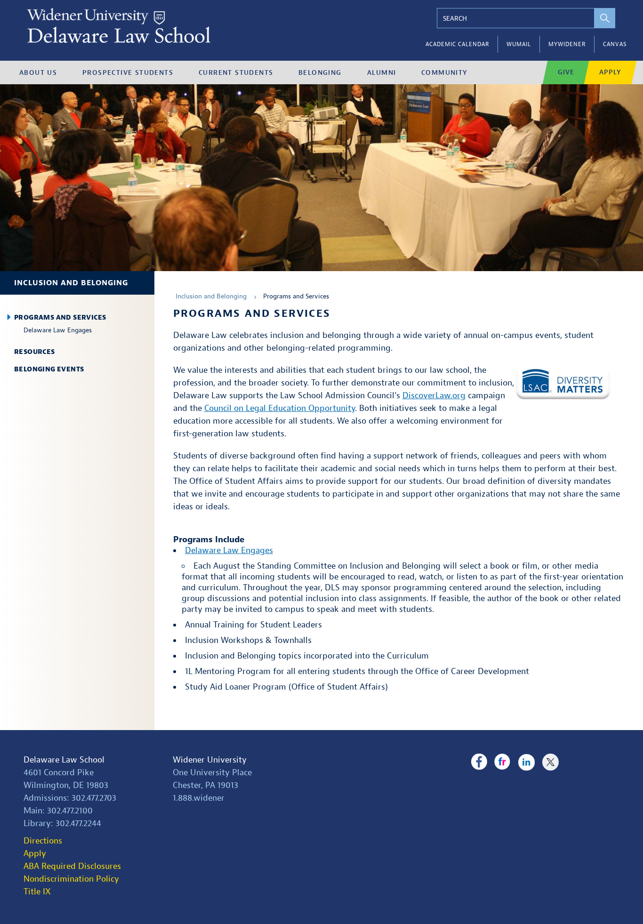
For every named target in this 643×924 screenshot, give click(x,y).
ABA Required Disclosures (72, 866)
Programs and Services (60, 317)
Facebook (479, 762)
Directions (43, 841)
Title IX (37, 891)
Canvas (615, 44)
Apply (610, 72)
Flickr (502, 762)
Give (566, 72)
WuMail (518, 44)
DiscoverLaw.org (434, 395)
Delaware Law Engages (58, 330)
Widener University (210, 760)
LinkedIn (526, 762)
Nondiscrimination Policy (71, 879)
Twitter (550, 762)
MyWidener (567, 44)
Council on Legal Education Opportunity (279, 408)
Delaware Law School (64, 760)
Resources (34, 352)
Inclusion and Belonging (71, 283)
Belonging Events (49, 369)
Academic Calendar (457, 44)
